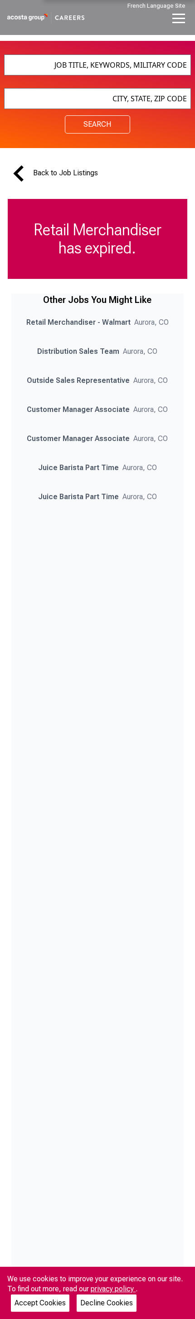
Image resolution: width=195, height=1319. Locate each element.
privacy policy (113, 1288)
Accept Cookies (40, 1303)
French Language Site (156, 5)
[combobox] (97, 65)
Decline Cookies (106, 1303)
